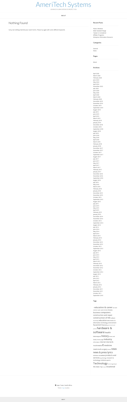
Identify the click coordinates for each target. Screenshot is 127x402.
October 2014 (97, 221)
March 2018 (96, 142)
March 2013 (96, 261)
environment (112, 323)
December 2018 (98, 125)
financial (104, 325)
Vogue (63, 388)
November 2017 (98, 150)
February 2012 (97, 285)
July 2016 (96, 182)
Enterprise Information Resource (103, 37)
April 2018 (96, 140)
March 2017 (96, 167)
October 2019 (97, 105)
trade (104, 367)
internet (103, 342)
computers (105, 312)
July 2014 (96, 227)
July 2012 (96, 276)
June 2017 (96, 161)
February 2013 (97, 263)
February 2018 (97, 144)
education (103, 320)
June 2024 (96, 80)
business (96, 312)
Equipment (97, 325)
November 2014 (98, 219)
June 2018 (96, 135)
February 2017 (97, 169)
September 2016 (98, 178)
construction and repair (102, 315)
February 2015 (97, 212)
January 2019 (97, 122)
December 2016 (98, 174)
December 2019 (98, 101)
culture (113, 318)
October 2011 (97, 293)
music (109, 349)
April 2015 (96, 210)
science (103, 360)
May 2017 (96, 163)
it (103, 345)
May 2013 (96, 257)
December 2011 (98, 289)
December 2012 (98, 265)
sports (108, 360)
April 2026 (96, 73)
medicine (108, 345)
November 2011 (98, 291)
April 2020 (96, 95)
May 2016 (96, 184)
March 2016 (96, 187)
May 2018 (96, 137)
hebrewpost (97, 336)
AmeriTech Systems (63, 4)
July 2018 (96, 133)
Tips (101, 367)
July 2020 (96, 88)
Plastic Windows (98, 29)
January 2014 (97, 240)
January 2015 (97, 214)
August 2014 (97, 225)
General (95, 48)
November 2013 (98, 244)
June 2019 (96, 114)
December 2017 (98, 148)
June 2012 (96, 278)
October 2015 (97, 197)
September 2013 (98, 248)
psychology (103, 358)
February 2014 (97, 238)
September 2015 (98, 199)
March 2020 (96, 97)
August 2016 (97, 180)
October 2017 (97, 152)
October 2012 (97, 270)
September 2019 (98, 108)
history (105, 336)
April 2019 (96, 116)
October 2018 (97, 127)
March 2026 (96, 76)
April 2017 (96, 165)
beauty (110, 310)
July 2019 (96, 112)
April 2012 (96, 280)
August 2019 (97, 110)
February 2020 (97, 99)
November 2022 (98, 86)
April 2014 (96, 233)
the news (96, 367)
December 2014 (98, 216)
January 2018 (97, 146)
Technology (100, 363)
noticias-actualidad (99, 355)
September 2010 (98, 295)
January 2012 (97, 287)
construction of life (101, 317)
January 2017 (97, 172)
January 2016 (97, 191)
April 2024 (96, 84)
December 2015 (98, 193)
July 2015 (96, 204)
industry (108, 339)
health (108, 332)
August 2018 (97, 131)
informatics (96, 342)
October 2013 (97, 246)
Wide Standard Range (99, 31)
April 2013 (96, 259)
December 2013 (98, 242)
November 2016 (98, 176)
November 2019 (98, 103)
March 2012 (96, 283)
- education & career (102, 307)
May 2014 (96, 231)
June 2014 (96, 229)
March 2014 (96, 236)
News (95, 51)
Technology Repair (112, 364)
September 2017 (98, 154)
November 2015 (98, 195)
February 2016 (97, 189)
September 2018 (98, 129)
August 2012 (97, 274)
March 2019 (96, 118)
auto (99, 310)
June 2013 (96, 255)
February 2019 (97, 120)
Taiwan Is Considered (99, 33)
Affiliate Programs (98, 35)
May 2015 (96, 208)
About (63, 15)
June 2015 (96, 206)
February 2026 (97, 78)
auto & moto (104, 310)
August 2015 (97, 201)
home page (100, 339)
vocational (110, 366)
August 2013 (97, 251)
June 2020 (96, 90)
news (114, 348)
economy (95, 320)
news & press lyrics (103, 352)
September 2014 (98, 223)
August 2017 (97, 157)
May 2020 (96, 93)
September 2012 (98, 272)
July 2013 (96, 253)
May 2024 (96, 82)
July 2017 (96, 159)
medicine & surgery (100, 349)
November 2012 (98, 268)
